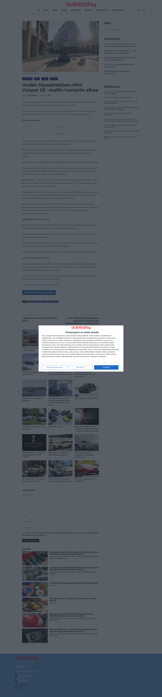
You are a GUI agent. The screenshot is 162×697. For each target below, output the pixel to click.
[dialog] (81, 348)
